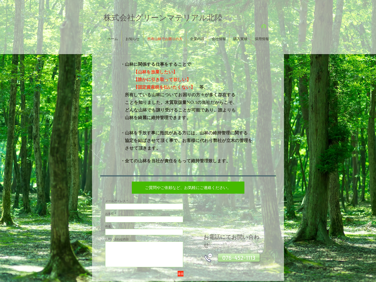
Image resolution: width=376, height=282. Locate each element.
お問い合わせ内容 (117, 239)
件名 (108, 226)
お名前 (109, 213)
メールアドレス (115, 201)
